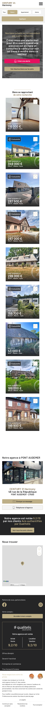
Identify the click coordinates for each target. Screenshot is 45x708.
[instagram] (40, 605)
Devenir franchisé (9, 659)
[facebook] (4, 605)
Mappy (23, 585)
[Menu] (41, 3)
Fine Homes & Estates (10, 669)
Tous (4, 12)
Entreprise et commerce (11, 664)
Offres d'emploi (8, 653)
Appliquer (22, 19)
